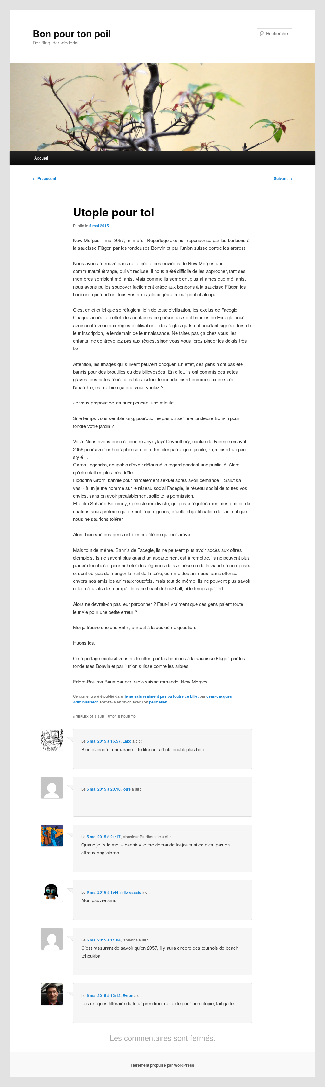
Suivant (283, 178)
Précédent (44, 178)
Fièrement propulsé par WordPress (162, 1065)
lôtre (127, 789)
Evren (128, 995)
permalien (158, 702)
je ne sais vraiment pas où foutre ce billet (162, 696)
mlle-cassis (130, 892)
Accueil (41, 158)
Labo (127, 741)
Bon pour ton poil (72, 33)
